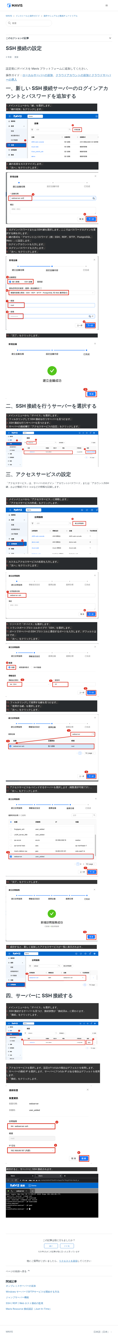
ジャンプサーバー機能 (17, 1297)
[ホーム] (14, 5)
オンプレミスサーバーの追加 (21, 1285)
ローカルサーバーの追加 (37, 75)
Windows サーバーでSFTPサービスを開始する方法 (32, 1291)
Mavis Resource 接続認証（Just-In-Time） (29, 1308)
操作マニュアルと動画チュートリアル (61, 16)
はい (51, 1246)
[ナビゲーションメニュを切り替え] (106, 5)
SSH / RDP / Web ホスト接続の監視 (24, 1303)
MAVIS (9, 16)
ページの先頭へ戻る (16, 1271)
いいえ (67, 1246)
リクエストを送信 (68, 1260)
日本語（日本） (102, 1331)
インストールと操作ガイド (28, 16)
